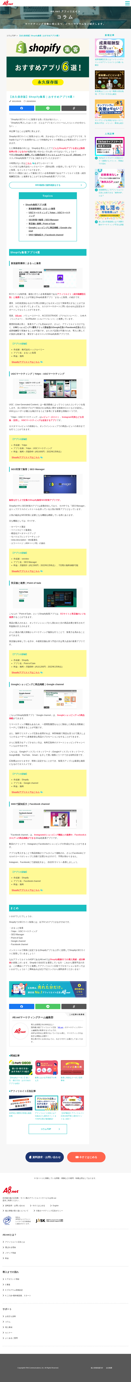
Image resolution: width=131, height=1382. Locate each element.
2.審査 (7, 1285)
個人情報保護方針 (97, 1368)
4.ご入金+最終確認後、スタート (18, 1295)
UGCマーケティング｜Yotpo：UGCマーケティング (49, 214)
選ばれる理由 (10, 1247)
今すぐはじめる (88, 1157)
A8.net (18, 316)
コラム (7, 1322)
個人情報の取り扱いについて (16, 1211)
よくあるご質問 (11, 1338)
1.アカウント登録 (12, 1279)
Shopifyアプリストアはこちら (26, 362)
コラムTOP (46, 1129)
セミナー (8, 1333)
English (56, 1206)
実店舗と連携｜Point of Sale (42, 224)
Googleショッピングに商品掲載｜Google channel (50, 229)
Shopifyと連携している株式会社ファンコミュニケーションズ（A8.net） (48, 155)
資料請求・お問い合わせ (46, 1157)
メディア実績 (10, 1253)
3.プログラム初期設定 (14, 1290)
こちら (28, 163)
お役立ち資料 (10, 1316)
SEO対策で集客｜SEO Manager (44, 220)
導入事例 (8, 1327)
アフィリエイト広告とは (15, 1242)
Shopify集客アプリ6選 (35, 205)
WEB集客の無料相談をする (48, 185)
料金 (7, 1258)
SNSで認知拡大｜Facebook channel (46, 235)
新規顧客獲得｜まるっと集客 (42, 209)
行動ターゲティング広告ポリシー (49, 1211)
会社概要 (109, 1368)
